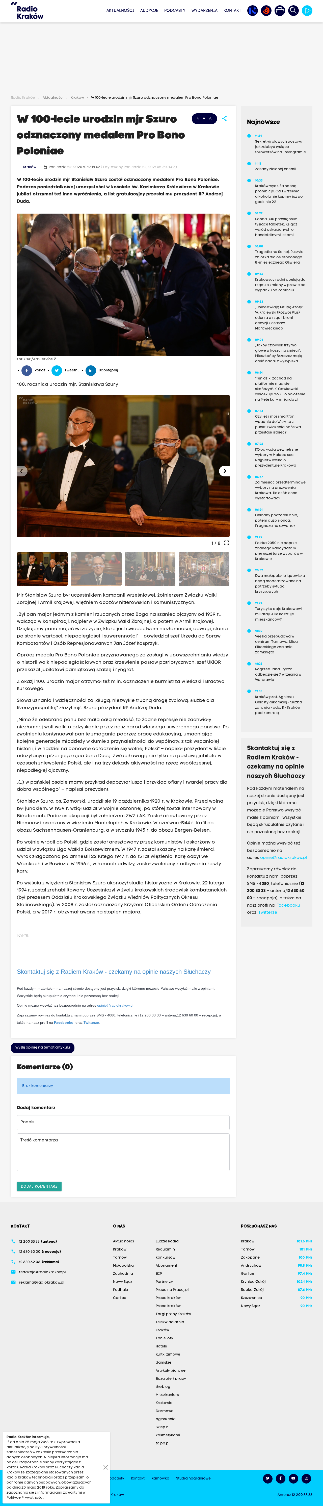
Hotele (161, 1346)
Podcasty (174, 11)
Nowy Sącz (122, 1282)
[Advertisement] (161, 59)
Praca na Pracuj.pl (172, 1290)
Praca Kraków (168, 1298)
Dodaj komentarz (39, 1186)
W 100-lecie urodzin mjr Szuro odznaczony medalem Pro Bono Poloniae (154, 98)
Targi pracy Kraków (173, 1314)
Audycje (149, 11)
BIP (159, 1274)
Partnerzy (164, 1282)
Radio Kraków (23, 98)
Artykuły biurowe (170, 1371)
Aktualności (120, 11)
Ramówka (160, 1479)
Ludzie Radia (167, 1241)
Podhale (120, 1290)
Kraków (77, 98)
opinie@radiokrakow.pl (115, 1005)
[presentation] (22, 471)
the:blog (163, 1387)
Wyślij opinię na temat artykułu (42, 1048)
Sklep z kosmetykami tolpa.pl (168, 1435)
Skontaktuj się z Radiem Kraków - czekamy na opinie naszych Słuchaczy (114, 971)
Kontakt (232, 11)
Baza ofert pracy (171, 1379)
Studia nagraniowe (193, 1479)
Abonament (166, 1266)
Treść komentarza (39, 1140)
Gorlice (119, 1298)
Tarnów (120, 1258)
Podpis (27, 1122)
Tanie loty (164, 1338)
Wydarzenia (205, 11)
